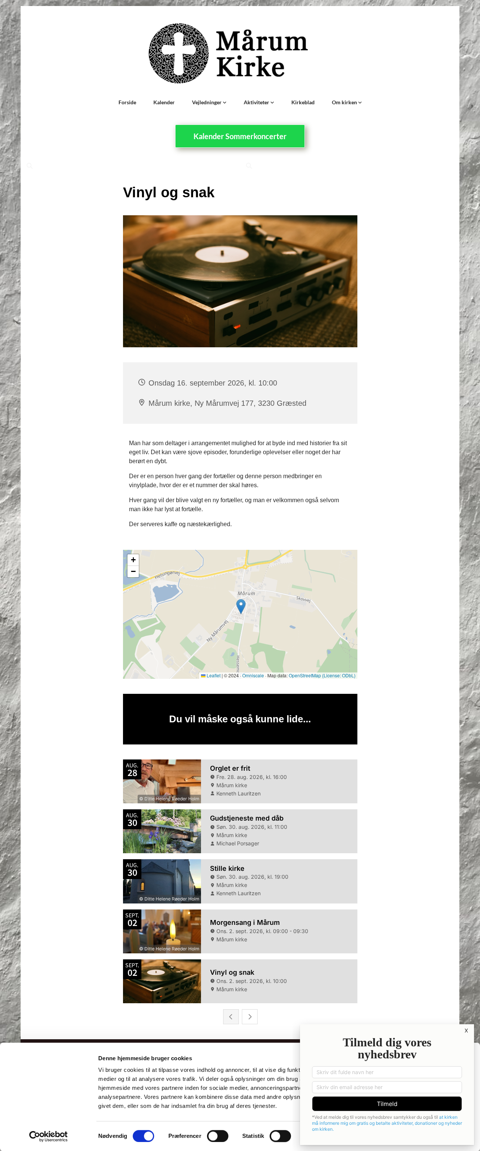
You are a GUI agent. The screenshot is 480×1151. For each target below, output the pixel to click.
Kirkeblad (303, 102)
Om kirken (345, 102)
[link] (209, 102)
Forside (127, 102)
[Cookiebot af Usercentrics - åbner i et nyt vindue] (48, 1136)
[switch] (217, 1136)
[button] (240, 136)
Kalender (164, 102)
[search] (30, 166)
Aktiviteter (257, 102)
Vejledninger (207, 102)
